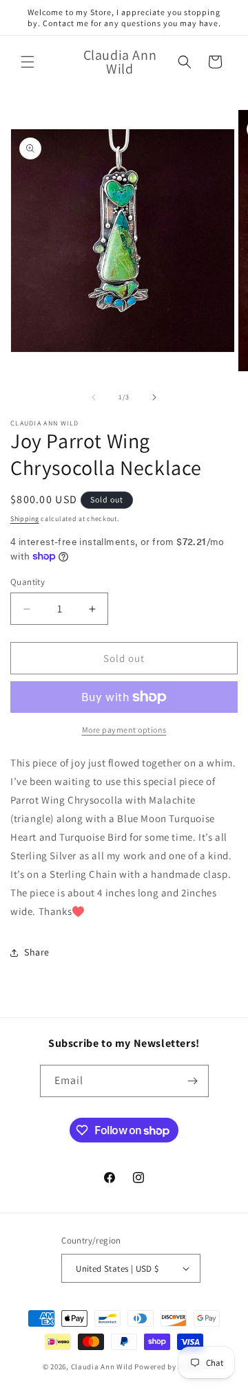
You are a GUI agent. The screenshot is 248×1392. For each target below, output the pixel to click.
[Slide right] (154, 397)
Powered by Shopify (169, 1366)
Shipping (24, 518)
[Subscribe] (193, 1081)
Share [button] (37, 952)
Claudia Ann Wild (102, 1366)
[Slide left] (94, 397)
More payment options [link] (124, 730)
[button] (27, 62)
